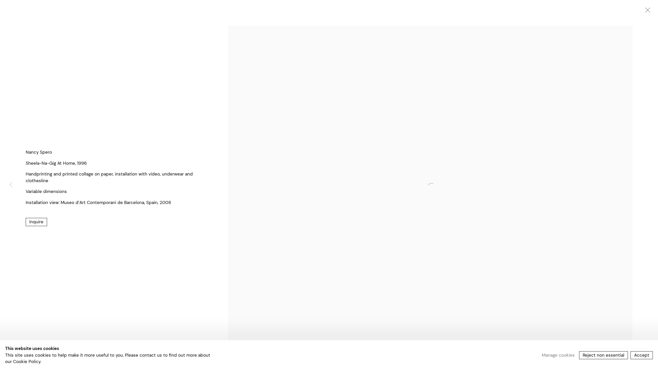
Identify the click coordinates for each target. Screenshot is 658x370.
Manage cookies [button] (558, 355)
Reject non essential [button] (603, 355)
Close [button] (646, 11)
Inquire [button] (36, 222)
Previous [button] (11, 184)
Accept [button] (641, 355)
